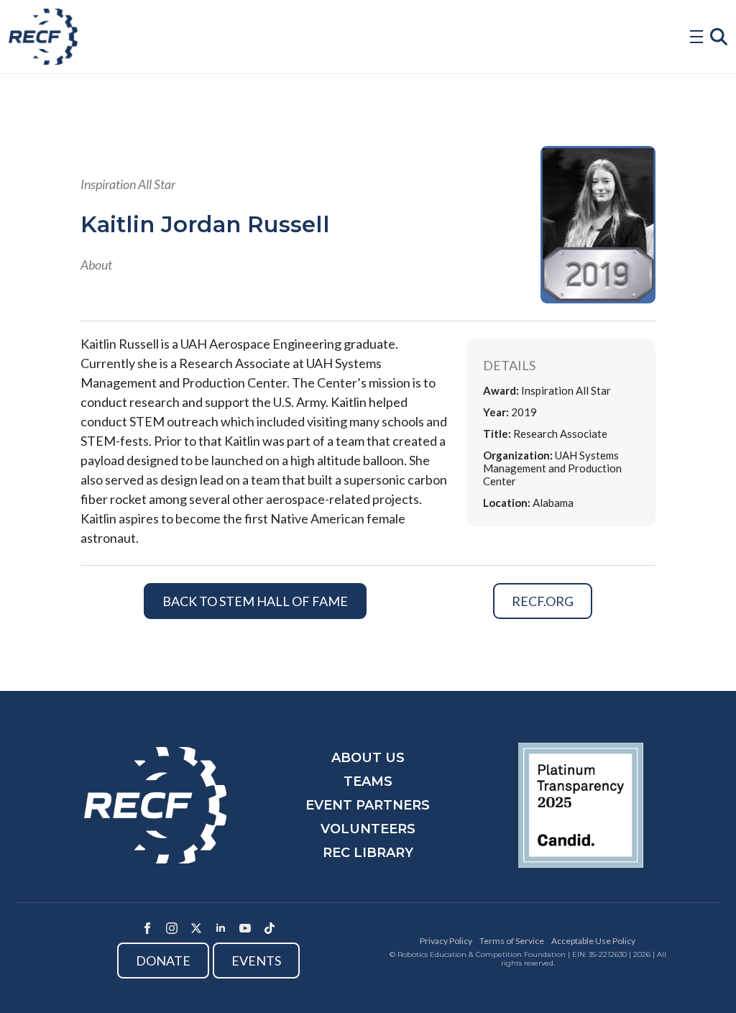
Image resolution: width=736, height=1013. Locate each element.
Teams (368, 781)
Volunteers (368, 829)
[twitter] (196, 928)
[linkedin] (221, 928)
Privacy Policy (446, 940)
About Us (368, 758)
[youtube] (245, 928)
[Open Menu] (696, 36)
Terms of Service (511, 940)
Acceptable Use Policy (593, 940)
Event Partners (367, 805)
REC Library (368, 853)
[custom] (269, 928)
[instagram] (172, 928)
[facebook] (147, 928)
